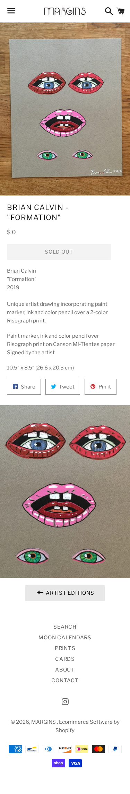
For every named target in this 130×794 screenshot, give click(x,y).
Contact (64, 680)
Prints (65, 648)
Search (65, 627)
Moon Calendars (65, 638)
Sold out (59, 252)
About (65, 670)
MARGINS (44, 722)
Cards (65, 659)
